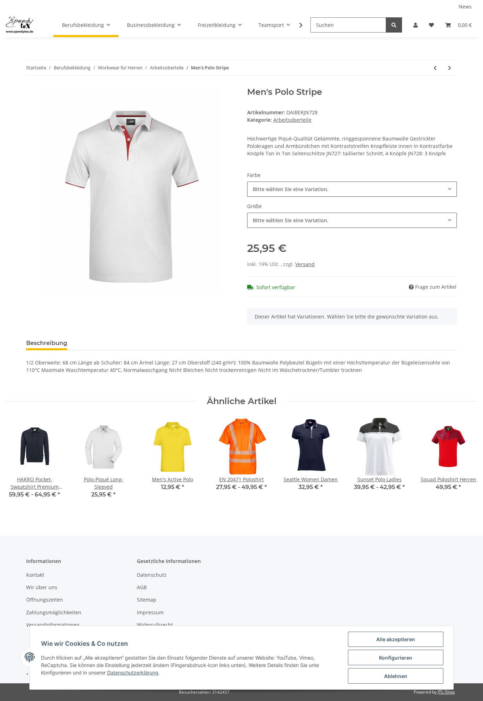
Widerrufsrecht (155, 624)
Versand (305, 264)
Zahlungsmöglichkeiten (53, 612)
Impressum (150, 612)
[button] (415, 25)
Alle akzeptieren (395, 639)
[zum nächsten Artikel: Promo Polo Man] (449, 67)
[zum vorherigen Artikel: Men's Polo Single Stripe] (435, 67)
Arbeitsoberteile (292, 119)
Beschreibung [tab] (46, 343)
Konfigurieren (395, 658)
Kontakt (35, 574)
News (465, 6)
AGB (142, 587)
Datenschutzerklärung (132, 673)
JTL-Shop (446, 692)
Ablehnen (395, 676)
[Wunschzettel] (431, 25)
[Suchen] (394, 25)
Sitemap (146, 599)
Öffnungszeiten (44, 599)
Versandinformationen (53, 624)
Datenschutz (152, 574)
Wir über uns (41, 587)
